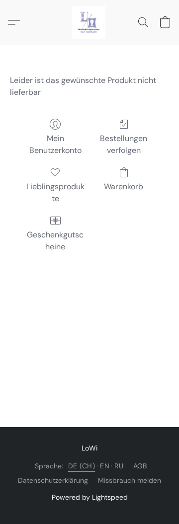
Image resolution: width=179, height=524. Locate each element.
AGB (140, 465)
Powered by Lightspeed (90, 497)
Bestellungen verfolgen (123, 144)
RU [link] (118, 465)
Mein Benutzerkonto (55, 144)
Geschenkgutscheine (55, 240)
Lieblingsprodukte (55, 192)
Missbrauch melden (129, 480)
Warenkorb (123, 186)
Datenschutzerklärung (53, 480)
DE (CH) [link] (81, 465)
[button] (89, 22)
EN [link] (104, 465)
